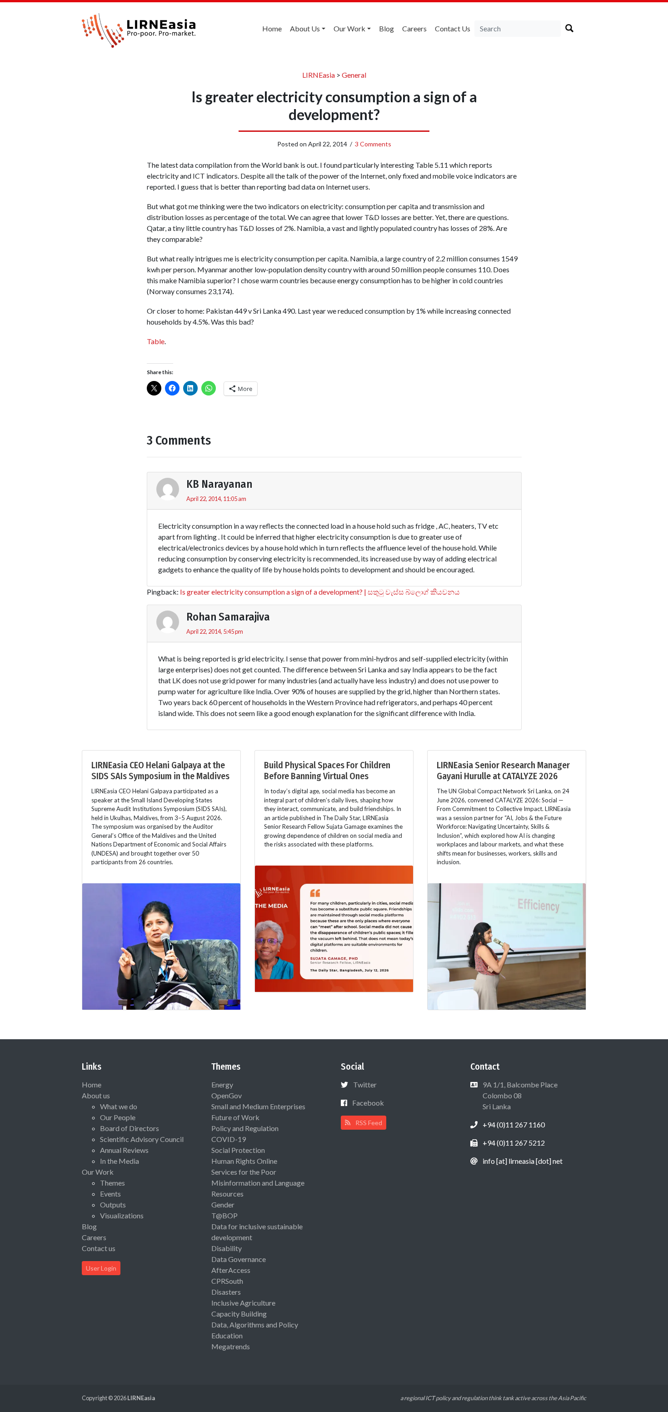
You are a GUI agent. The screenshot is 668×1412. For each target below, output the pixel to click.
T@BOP (224, 1215)
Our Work (349, 28)
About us (305, 28)
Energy (222, 1084)
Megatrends (230, 1346)
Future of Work (235, 1117)
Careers (414, 28)
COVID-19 (228, 1139)
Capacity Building (239, 1313)
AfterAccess (230, 1270)
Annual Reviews (124, 1150)
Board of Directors (129, 1128)
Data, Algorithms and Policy (254, 1324)
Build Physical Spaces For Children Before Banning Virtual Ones (327, 770)
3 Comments (373, 144)
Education (227, 1335)
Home (272, 28)
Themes (112, 1182)
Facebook (368, 1102)
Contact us (452, 28)
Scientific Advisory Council (142, 1139)
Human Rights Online (244, 1161)
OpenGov (226, 1095)
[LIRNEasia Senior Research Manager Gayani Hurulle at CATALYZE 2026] (507, 945)
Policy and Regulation (245, 1128)
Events (110, 1193)
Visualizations (122, 1215)
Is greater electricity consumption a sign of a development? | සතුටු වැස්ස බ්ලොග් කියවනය (320, 591)
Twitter (365, 1084)
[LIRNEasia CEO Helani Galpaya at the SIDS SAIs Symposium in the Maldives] (161, 945)
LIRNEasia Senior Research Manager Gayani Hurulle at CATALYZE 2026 (503, 770)
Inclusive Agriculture (243, 1302)
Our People (117, 1117)
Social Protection (238, 1150)
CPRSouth (227, 1281)
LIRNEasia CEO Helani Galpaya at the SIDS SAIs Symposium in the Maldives (160, 770)
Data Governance (238, 1259)
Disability (226, 1248)
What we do (118, 1106)
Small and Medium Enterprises (258, 1106)
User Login (101, 1268)
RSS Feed (368, 1123)
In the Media (119, 1161)
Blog (386, 28)
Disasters (226, 1291)
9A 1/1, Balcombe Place (519, 1095)
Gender (222, 1204)
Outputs (113, 1204)
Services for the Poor (243, 1171)
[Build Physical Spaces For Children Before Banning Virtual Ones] (334, 927)
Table (156, 341)
